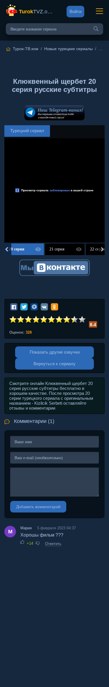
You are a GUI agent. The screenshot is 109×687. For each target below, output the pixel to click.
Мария (26, 528)
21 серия (56, 249)
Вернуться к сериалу (54, 363)
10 (82, 319)
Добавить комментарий (38, 506)
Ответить (53, 543)
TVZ (37, 11)
